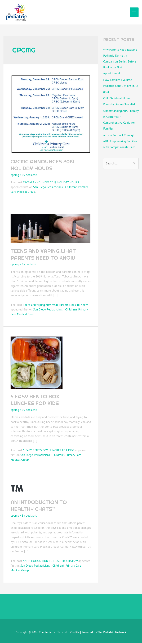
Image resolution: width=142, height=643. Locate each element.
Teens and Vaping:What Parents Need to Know (43, 254)
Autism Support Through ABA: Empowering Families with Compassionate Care (120, 141)
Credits (74, 632)
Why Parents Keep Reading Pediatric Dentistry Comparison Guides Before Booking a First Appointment (120, 61)
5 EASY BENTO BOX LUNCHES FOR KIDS (35, 399)
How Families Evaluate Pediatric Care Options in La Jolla (120, 86)
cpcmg (15, 175)
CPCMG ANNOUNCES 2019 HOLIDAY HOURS (42, 165)
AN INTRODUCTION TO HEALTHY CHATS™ (39, 505)
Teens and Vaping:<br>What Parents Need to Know (55, 305)
